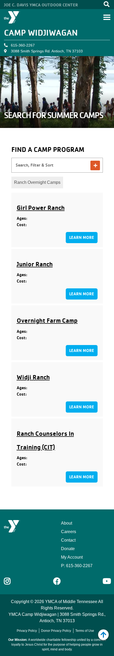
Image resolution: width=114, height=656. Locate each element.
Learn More (81, 237)
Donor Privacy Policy (56, 631)
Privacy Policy (27, 631)
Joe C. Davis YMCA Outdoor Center (41, 4)
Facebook (57, 581)
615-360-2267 (23, 45)
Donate (68, 548)
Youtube (106, 581)
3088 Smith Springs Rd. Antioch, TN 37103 (47, 51)
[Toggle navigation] (107, 17)
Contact (68, 540)
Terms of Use (84, 631)
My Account (72, 557)
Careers (68, 531)
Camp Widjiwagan (41, 32)
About (66, 523)
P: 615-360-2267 (77, 565)
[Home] (12, 17)
